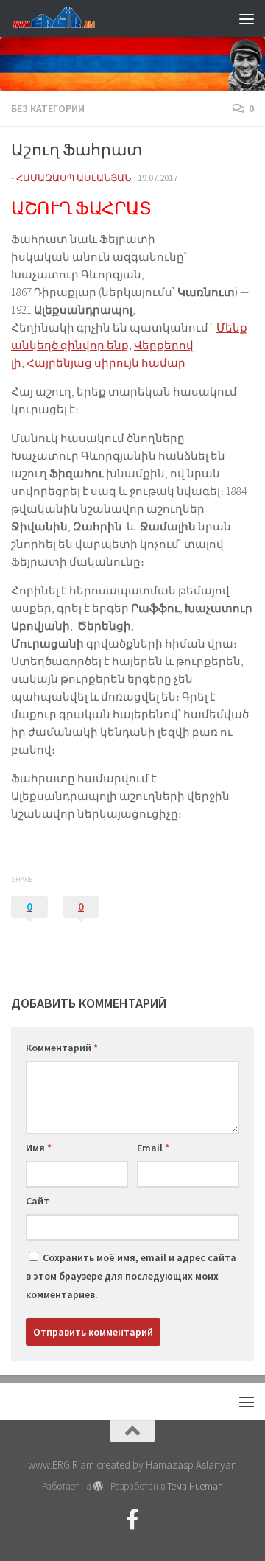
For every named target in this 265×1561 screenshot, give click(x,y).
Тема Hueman (195, 1486)
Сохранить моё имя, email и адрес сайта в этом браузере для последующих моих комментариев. (131, 1276)
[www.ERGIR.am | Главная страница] (66, 18)
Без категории (48, 108)
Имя (39, 1147)
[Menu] (246, 18)
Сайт (37, 1200)
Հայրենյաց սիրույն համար (106, 363)
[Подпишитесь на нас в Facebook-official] (132, 1519)
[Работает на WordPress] (98, 1486)
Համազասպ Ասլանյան (73, 178)
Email (153, 1147)
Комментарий (62, 1047)
